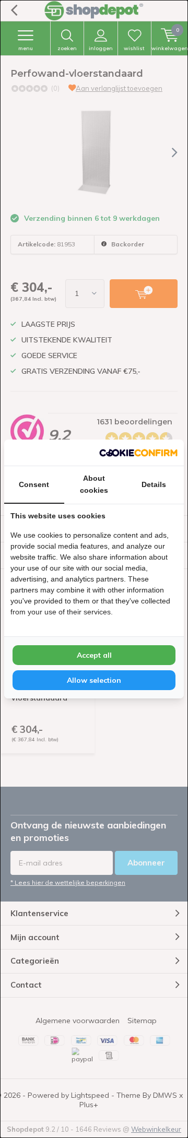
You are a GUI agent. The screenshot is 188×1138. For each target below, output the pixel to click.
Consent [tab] (34, 484)
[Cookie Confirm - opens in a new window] (138, 452)
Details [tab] (154, 484)
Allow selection (94, 680)
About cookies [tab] (94, 484)
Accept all (94, 655)
